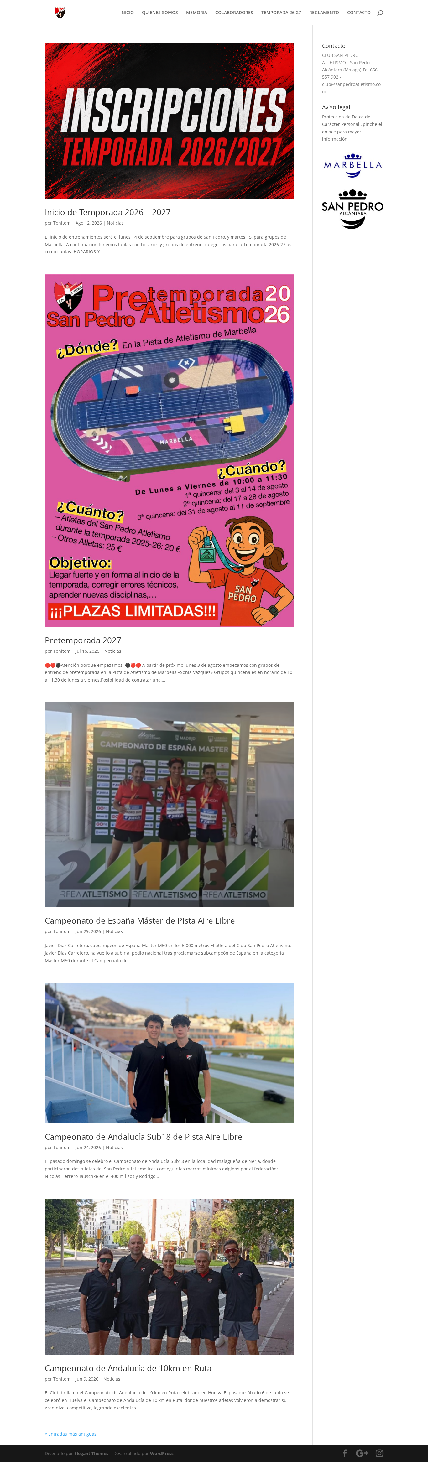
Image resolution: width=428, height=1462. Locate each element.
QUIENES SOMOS (160, 12)
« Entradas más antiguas (71, 1434)
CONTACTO (359, 12)
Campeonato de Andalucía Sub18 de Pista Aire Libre (144, 1136)
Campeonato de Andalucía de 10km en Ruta (128, 1368)
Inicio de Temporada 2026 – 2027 (108, 212)
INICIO (127, 12)
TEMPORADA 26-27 (281, 12)
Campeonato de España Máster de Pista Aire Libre (140, 920)
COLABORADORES (234, 12)
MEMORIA (196, 12)
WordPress (162, 1453)
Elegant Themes (91, 1453)
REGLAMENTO (324, 12)
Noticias (115, 223)
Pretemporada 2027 (83, 640)
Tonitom (61, 223)
